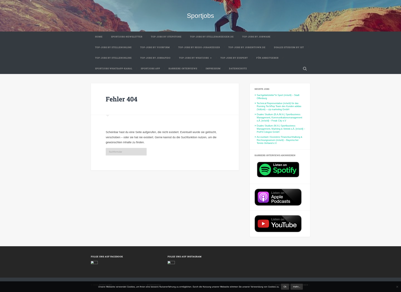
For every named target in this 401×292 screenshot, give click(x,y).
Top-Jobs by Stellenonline (113, 47)
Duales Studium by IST (289, 47)
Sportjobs (200, 15)
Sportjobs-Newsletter (126, 36)
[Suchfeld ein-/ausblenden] (304, 68)
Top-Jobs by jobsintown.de (247, 47)
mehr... (296, 286)
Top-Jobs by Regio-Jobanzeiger (199, 47)
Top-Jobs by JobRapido (155, 57)
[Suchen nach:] (126, 151)
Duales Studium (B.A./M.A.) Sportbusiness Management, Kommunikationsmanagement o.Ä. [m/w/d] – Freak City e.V (279, 117)
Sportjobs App (150, 68)
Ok (285, 286)
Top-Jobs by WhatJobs (194, 57)
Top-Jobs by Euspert (234, 57)
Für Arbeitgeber (267, 57)
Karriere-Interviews (183, 68)
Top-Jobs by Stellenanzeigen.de (212, 36)
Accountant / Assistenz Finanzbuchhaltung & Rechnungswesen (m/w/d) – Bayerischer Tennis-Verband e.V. (279, 140)
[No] (397, 286)
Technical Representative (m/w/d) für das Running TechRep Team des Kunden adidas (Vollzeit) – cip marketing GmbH (279, 106)
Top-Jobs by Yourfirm (155, 47)
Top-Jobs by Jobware (256, 36)
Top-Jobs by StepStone (166, 36)
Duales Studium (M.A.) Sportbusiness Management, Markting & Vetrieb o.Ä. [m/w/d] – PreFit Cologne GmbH (281, 128)
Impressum (213, 68)
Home (99, 36)
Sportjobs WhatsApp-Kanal (113, 68)
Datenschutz (238, 68)
